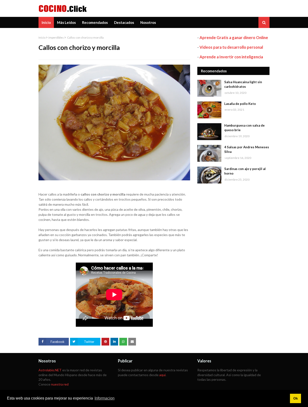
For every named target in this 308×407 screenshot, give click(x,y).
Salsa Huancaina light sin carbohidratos (243, 84)
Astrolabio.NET (50, 370)
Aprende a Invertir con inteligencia (231, 56)
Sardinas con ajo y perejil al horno (245, 171)
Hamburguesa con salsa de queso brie (244, 127)
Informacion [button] (105, 398)
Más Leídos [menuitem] (66, 22)
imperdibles (56, 37)
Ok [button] (295, 398)
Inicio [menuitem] (46, 22)
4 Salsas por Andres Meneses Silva (246, 149)
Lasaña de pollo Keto (240, 104)
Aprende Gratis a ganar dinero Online (233, 37)
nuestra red (60, 384)
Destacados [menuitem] (124, 22)
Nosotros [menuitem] (148, 22)
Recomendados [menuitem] (95, 22)
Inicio (41, 37)
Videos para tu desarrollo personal (231, 47)
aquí (162, 375)
